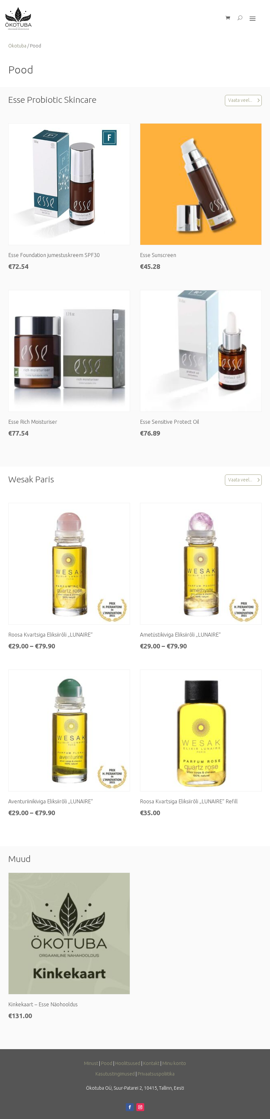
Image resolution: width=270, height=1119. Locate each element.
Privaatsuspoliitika (156, 1073)
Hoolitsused (127, 1063)
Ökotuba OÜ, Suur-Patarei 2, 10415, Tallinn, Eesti (135, 1088)
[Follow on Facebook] (130, 1107)
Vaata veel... (240, 100)
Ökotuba (17, 45)
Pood (106, 1063)
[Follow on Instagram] (140, 1107)
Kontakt (151, 1063)
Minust (91, 1063)
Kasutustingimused (115, 1073)
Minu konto (174, 1063)
